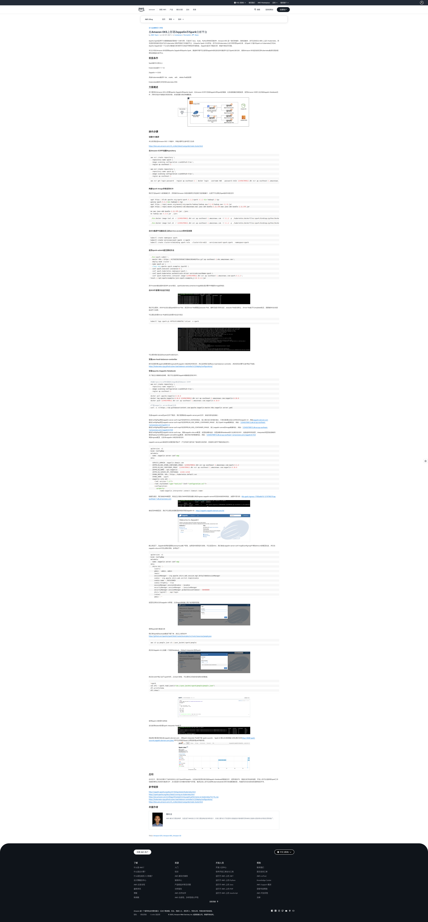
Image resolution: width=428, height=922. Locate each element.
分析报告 (178, 889)
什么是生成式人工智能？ (143, 876)
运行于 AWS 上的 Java (224, 884)
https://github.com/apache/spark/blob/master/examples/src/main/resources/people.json (180, 636)
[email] (293, 911)
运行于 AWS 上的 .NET (224, 876)
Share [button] (196, 35)
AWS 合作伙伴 (180, 893)
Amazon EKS (167, 836)
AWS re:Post (261, 876)
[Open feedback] (426, 461)
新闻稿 (136, 897)
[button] (424, 2)
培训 (176, 872)
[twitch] (283, 911)
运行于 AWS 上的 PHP (224, 889)
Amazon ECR (158, 836)
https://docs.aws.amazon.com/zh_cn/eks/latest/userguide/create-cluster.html (176, 146)
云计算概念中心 (140, 880)
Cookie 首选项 (155, 914)
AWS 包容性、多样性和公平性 (187, 897)
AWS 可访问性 (262, 893)
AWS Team (154, 35)
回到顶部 (213, 902)
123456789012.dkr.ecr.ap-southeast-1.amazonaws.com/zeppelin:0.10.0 (231, 435)
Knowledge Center (264, 880)
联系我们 (260, 867)
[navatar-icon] (422, 2)
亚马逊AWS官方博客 (156, 28)
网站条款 (143, 914)
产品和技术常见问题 (183, 884)
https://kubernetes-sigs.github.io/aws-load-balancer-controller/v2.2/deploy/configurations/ (181, 366)
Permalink (186, 35)
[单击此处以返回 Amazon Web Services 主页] (141, 11)
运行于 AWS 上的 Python (225, 880)
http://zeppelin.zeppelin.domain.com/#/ (210, 510)
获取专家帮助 (262, 889)
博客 (135, 893)
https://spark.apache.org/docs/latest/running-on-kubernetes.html (171, 794)
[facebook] (272, 911)
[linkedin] (275, 911)
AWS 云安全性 (139, 884)
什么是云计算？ (140, 872)
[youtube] (286, 911)
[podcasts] (290, 911)
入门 (176, 867)
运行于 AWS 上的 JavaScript (227, 893)
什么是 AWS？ (139, 867)
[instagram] (279, 911)
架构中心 (178, 880)
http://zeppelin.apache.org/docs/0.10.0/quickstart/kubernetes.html (172, 792)
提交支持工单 (262, 872)
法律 (258, 897)
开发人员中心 (221, 867)
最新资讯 (137, 889)
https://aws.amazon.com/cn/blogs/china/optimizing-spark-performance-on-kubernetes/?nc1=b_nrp (183, 797)
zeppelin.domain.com (260, 420)
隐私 (135, 914)
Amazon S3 (177, 836)
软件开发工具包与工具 (225, 872)
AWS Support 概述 (264, 884)
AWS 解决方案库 (181, 876)
